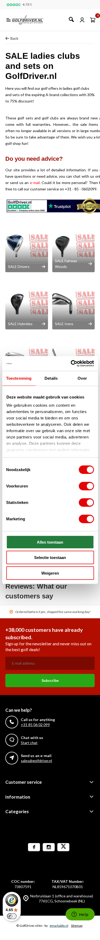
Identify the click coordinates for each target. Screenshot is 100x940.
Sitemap (76, 926)
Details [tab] (51, 378)
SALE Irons (64, 323)
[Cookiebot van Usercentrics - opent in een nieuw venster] (71, 363)
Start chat (29, 742)
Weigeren (50, 573)
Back (14, 38)
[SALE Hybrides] (26, 302)
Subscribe (50, 680)
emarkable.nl (59, 926)
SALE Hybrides (20, 323)
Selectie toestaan (50, 557)
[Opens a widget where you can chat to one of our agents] (80, 914)
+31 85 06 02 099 (35, 724)
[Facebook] (34, 847)
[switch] (86, 486)
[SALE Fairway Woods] (73, 245)
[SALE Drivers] (26, 245)
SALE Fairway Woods (66, 263)
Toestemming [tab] (18, 378)
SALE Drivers (19, 266)
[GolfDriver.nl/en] (33, 20)
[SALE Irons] (73, 302)
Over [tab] (82, 378)
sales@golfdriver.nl (36, 760)
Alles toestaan (50, 542)
